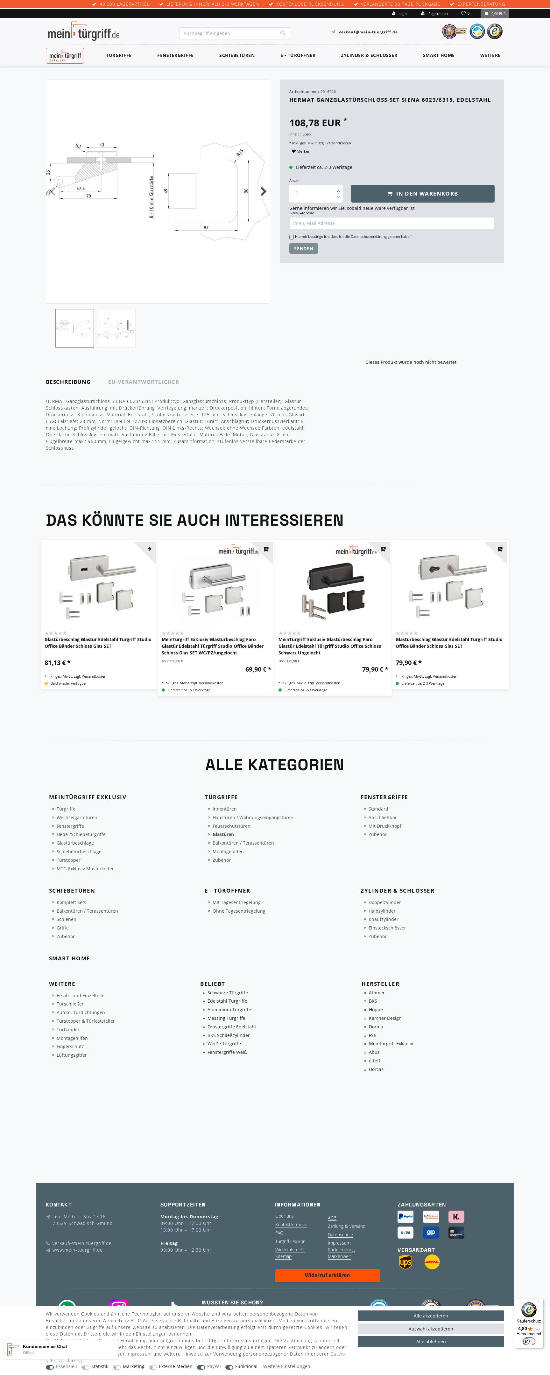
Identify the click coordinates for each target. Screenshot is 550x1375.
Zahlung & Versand (346, 1226)
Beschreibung (68, 381)
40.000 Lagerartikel (125, 4)
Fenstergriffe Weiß (227, 1052)
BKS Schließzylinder (229, 1035)
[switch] (529, 1341)
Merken (303, 151)
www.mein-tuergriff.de (78, 1250)
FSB (373, 1035)
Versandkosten (338, 143)
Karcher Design (385, 1018)
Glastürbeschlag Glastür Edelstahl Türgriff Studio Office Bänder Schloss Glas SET (98, 642)
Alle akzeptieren (431, 1316)
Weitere (490, 55)
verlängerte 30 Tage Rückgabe (400, 4)
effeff (374, 1061)
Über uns (284, 1216)
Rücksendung (341, 1250)
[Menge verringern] (338, 198)
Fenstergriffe (175, 55)
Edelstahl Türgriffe (227, 1001)
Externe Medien (176, 1366)
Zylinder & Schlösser (369, 55)
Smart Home (439, 55)
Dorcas (376, 1069)
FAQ (279, 1233)
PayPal (214, 1366)
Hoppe (376, 1009)
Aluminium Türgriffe (229, 1009)
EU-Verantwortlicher (143, 381)
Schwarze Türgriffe (228, 993)
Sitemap (283, 1256)
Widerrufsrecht (290, 1250)
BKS (373, 1001)
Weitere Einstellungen (286, 1366)
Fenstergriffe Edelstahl (232, 1027)
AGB (332, 1218)
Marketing (134, 1366)
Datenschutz (340, 1235)
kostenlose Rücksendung (310, 4)
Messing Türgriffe (226, 1018)
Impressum (339, 1243)
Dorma (376, 1027)
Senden (304, 248)
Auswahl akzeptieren (431, 1329)
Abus (374, 1052)
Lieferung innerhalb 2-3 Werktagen (212, 4)
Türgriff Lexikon (290, 1241)
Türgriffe (119, 55)
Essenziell (66, 1366)
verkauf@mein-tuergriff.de (368, 31)
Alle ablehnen (431, 1341)
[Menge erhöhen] (338, 189)
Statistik (99, 1366)
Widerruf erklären (327, 1275)
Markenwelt (339, 1256)
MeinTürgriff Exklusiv (64, 54)
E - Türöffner (298, 55)
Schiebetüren (237, 55)
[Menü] (540, 1302)
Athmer (377, 993)
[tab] (77, 382)
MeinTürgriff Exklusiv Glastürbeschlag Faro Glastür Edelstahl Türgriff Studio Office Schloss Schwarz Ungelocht (330, 646)
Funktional (246, 1366)
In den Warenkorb (426, 193)
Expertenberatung (481, 4)
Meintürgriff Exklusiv (391, 1044)
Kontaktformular (291, 1224)
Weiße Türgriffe (224, 1044)
